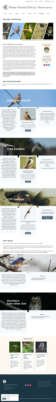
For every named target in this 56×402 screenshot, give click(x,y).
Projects (40, 1)
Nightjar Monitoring (26, 358)
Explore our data (29, 1)
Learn (36, 1)
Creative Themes (29, 398)
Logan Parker (46, 52)
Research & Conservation (14, 354)
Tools (23, 13)
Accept (4, 398)
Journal (29, 13)
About (10, 13)
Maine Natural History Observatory (30, 7)
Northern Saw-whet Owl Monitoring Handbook (40, 316)
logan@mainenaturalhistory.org (27, 74)
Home (5, 13)
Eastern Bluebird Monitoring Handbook (39, 278)
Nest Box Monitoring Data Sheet (47, 213)
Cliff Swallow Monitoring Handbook (47, 212)
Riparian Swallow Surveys (14, 358)
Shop (35, 13)
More (48, 13)
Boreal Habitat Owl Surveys (41, 357)
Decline (8, 398)
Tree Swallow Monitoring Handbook (48, 168)
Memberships (41, 13)
